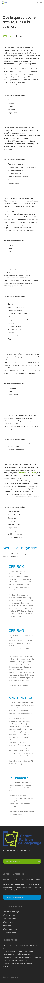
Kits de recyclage (9, 933)
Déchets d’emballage (11, 912)
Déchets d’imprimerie (11, 915)
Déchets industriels (10, 929)
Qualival (33, 473)
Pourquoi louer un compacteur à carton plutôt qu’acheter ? (20, 946)
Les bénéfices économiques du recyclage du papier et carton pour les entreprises (19, 952)
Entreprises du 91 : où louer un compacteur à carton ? (20, 965)
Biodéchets (7, 926)
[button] (41, 2)
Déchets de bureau (10, 919)
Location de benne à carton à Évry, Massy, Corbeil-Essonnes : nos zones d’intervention (22, 958)
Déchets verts (8, 922)
